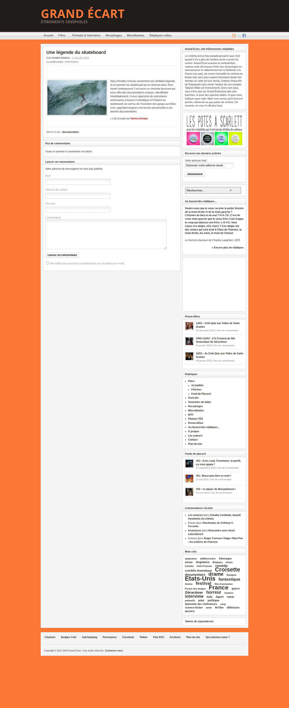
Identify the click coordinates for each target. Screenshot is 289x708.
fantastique (229, 579)
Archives (175, 637)
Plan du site (195, 443)
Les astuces (195, 515)
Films (60, 36)
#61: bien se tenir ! (213, 475)
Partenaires (110, 637)
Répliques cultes (160, 35)
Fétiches (196, 389)
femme (189, 584)
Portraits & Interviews (86, 35)
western (190, 611)
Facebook (244, 35)
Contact (193, 439)
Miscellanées (135, 35)
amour (189, 562)
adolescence (208, 558)
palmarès (190, 600)
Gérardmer (194, 592)
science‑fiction (194, 607)
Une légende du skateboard (76, 52)
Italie (209, 596)
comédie (221, 565)
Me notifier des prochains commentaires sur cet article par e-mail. (87, 263)
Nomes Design (61, 58)
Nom (48, 175)
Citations (50, 637)
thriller (219, 607)
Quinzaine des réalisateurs (201, 604)
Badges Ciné (68, 637)
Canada (189, 566)
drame (215, 574)
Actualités (197, 385)
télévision (233, 607)
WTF (190, 414)
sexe (209, 607)
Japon (220, 596)
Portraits (71, 62)
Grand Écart (83, 13)
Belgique (218, 562)
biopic (229, 562)
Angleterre (202, 562)
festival (203, 583)
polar (201, 600)
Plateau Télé (195, 418)
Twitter (239, 35)
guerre (236, 588)
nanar (230, 596)
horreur (213, 592)
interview (194, 596)
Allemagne (225, 558)
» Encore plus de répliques (228, 247)
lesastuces (194, 530)
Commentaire (53, 217)
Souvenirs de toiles (199, 402)
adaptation (191, 558)
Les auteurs (195, 435)
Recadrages (114, 35)
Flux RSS (234, 35)
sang (223, 604)
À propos (193, 431)
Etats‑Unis (200, 578)
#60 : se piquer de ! (216, 489)
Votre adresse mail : (196, 160)
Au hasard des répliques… (204, 427)
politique (213, 600)
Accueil (48, 35)
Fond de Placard (201, 393)
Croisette (227, 569)
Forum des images (195, 588)
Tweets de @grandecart (199, 621)
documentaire (70, 132)
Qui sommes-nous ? (218, 637)
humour (228, 593)
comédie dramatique (198, 570)
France (218, 587)
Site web (50, 203)
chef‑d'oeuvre (204, 566)
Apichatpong (89, 637)
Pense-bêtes (195, 423)
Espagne (231, 575)
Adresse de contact (56, 189)
